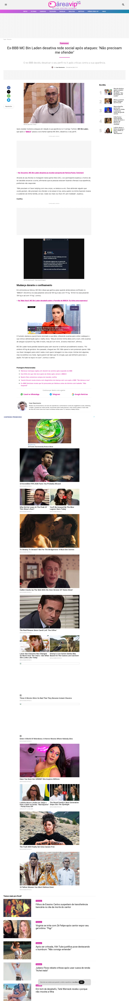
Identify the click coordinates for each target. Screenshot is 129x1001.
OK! (81, 982)
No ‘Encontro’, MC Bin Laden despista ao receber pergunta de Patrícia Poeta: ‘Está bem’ (51, 173)
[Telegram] (8, 100)
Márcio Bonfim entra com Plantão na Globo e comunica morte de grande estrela (119, 110)
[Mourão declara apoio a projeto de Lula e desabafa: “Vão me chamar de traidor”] (108, 94)
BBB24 (28, 132)
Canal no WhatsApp (31, 394)
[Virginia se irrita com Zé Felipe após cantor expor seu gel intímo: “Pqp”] (17, 929)
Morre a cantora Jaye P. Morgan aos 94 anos (119, 101)
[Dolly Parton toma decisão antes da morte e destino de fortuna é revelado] (108, 123)
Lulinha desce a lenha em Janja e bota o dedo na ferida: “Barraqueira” (119, 130)
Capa (4, 39)
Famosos (9, 39)
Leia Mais (75, 982)
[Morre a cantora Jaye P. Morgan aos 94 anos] (108, 103)
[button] (112, 4)
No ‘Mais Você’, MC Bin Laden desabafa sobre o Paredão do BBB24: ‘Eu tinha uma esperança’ (53, 300)
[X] (8, 92)
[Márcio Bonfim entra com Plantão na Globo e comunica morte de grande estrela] (108, 112)
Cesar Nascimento (60, 67)
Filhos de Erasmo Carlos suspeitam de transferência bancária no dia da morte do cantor (62, 905)
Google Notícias (81, 394)
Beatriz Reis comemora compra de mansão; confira (39, 377)
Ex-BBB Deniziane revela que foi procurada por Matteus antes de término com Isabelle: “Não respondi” (53, 384)
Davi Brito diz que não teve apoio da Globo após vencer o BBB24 (44, 374)
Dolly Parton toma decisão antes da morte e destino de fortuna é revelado (119, 120)
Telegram (56, 394)
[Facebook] (8, 87)
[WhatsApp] (8, 96)
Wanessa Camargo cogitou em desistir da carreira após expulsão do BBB (46, 371)
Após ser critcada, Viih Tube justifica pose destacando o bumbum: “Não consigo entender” (63, 948)
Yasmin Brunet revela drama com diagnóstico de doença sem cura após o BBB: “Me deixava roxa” (55, 380)
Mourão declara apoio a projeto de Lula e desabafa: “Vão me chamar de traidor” (119, 92)
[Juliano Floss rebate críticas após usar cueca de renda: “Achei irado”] (17, 971)
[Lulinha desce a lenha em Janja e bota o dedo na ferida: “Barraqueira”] (108, 133)
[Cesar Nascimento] (53, 67)
